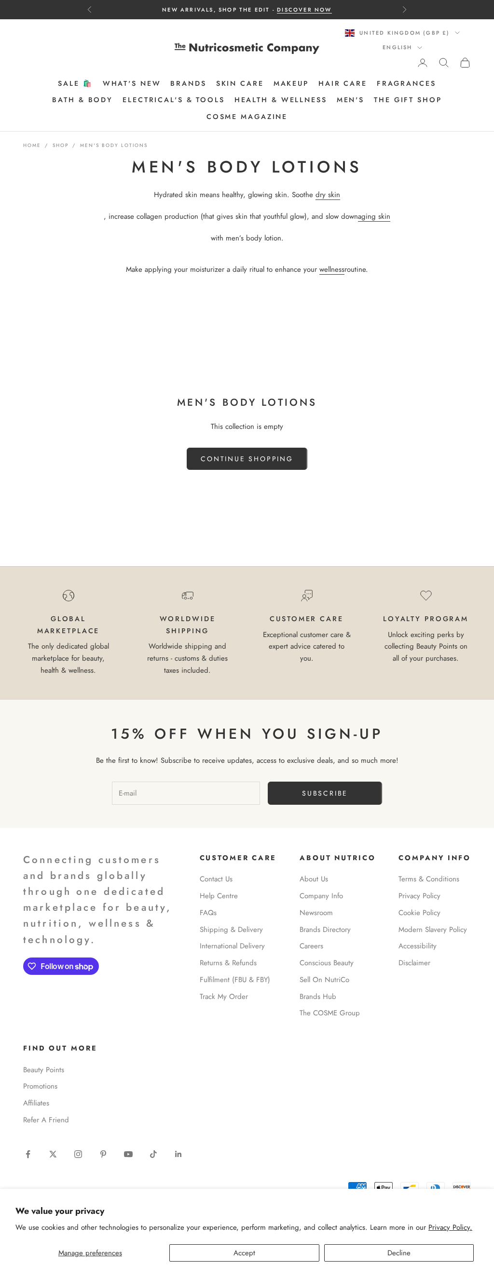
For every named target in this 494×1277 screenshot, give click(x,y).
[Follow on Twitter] (53, 1154)
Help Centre (219, 896)
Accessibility (417, 946)
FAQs (208, 912)
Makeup (291, 83)
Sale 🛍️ (75, 83)
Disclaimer (414, 963)
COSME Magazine (247, 116)
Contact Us (216, 879)
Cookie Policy (419, 912)
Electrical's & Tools (174, 100)
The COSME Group (330, 1013)
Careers (311, 946)
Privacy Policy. (450, 1227)
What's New (132, 83)
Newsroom (316, 912)
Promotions (40, 1086)
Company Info (321, 896)
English (397, 47)
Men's (350, 100)
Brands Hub (318, 996)
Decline (399, 1253)
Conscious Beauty (327, 963)
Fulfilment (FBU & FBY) (235, 979)
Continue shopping (247, 459)
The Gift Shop (407, 100)
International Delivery (232, 946)
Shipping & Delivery (231, 929)
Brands (188, 83)
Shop (61, 145)
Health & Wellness (280, 100)
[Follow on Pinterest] (103, 1154)
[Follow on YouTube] (128, 1154)
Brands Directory (325, 929)
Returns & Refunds (228, 963)
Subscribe (325, 793)
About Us (314, 879)
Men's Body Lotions (114, 145)
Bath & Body (82, 100)
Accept (244, 1253)
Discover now (304, 9)
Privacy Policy (419, 896)
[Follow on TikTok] (153, 1154)
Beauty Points (43, 1069)
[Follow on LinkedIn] (178, 1154)
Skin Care (240, 83)
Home (32, 145)
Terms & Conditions (428, 879)
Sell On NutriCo (324, 979)
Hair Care (342, 83)
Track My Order (224, 996)
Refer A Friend (46, 1120)
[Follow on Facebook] (28, 1154)
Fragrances (406, 83)
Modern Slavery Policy (432, 929)
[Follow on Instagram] (78, 1154)
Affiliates (36, 1103)
